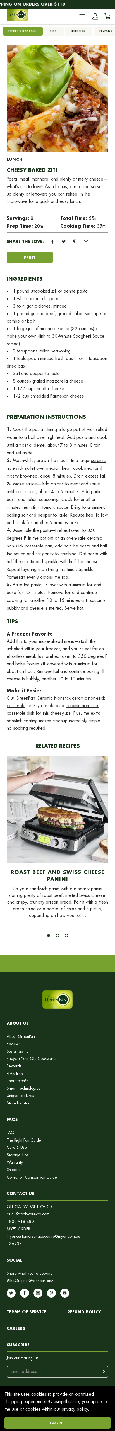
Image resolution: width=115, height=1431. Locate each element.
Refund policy (84, 1312)
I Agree (58, 1422)
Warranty (15, 1162)
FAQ (11, 1133)
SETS (53, 31)
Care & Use (17, 1147)
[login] (95, 16)
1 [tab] (48, 935)
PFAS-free (15, 1074)
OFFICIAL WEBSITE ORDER (29, 1207)
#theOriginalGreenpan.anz (30, 1281)
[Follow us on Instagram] (37, 1293)
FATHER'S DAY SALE (22, 31)
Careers (16, 1328)
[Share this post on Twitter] (63, 241)
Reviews (13, 1044)
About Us (18, 1023)
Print (29, 257)
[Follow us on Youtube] (64, 1293)
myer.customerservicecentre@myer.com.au (43, 1236)
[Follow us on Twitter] (11, 1293)
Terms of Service (26, 1312)
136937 (14, 1244)
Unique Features (20, 1096)
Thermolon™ (17, 1081)
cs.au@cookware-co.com (28, 1214)
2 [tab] (57, 935)
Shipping (14, 1170)
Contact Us (20, 1193)
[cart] (106, 16)
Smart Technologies (23, 1088)
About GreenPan (21, 1037)
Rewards (14, 1066)
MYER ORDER (18, 1229)
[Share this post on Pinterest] (75, 241)
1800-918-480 (20, 1222)
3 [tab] (66, 935)
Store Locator (18, 1103)
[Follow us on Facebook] (24, 1293)
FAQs (12, 1119)
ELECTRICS (78, 31)
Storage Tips (17, 1155)
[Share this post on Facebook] (52, 241)
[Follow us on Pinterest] (51, 1293)
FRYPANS (105, 31)
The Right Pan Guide (24, 1140)
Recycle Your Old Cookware (31, 1059)
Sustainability (17, 1051)
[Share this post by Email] (86, 241)
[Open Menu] (82, 16)
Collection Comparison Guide (32, 1177)
